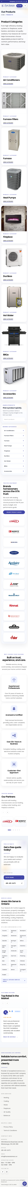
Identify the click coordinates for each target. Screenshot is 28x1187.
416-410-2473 (5, 1150)
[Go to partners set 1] (9, 830)
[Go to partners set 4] (15, 830)
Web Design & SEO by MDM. (9, 1184)
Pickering (22, 956)
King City (22, 964)
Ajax (3, 961)
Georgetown (13, 946)
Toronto (4, 930)
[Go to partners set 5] (17, 830)
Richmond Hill (23, 936)
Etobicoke (13, 951)
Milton (22, 940)
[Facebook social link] (24, 1)
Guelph (4, 974)
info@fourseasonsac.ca (9, 1156)
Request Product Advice (14, 512)
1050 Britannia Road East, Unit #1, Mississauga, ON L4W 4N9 (12, 1143)
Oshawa (22, 961)
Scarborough (4, 956)
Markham (13, 935)
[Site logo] (8, 5)
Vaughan (4, 935)
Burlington (13, 941)
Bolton (13, 969)
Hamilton (22, 945)
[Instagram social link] (26, 1)
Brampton (23, 930)
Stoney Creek (4, 951)
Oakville (4, 940)
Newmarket (13, 965)
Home (3, 15)
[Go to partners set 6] (19, 830)
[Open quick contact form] (24, 1183)
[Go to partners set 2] (12, 830)
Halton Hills (4, 946)
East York (13, 956)
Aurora (4, 964)
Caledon (4, 969)
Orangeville (23, 970)
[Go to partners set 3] (14, 830)
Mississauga (13, 931)
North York (21, 951)
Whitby (13, 961)
